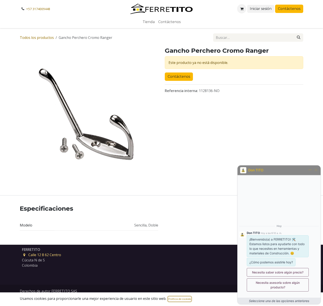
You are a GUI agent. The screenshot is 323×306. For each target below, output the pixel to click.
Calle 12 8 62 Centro (44, 254)
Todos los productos (37, 37)
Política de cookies (179, 299)
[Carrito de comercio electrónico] (241, 8)
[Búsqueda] (298, 37)
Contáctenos (289, 9)
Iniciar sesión (261, 9)
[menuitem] (148, 22)
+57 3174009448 (38, 9)
